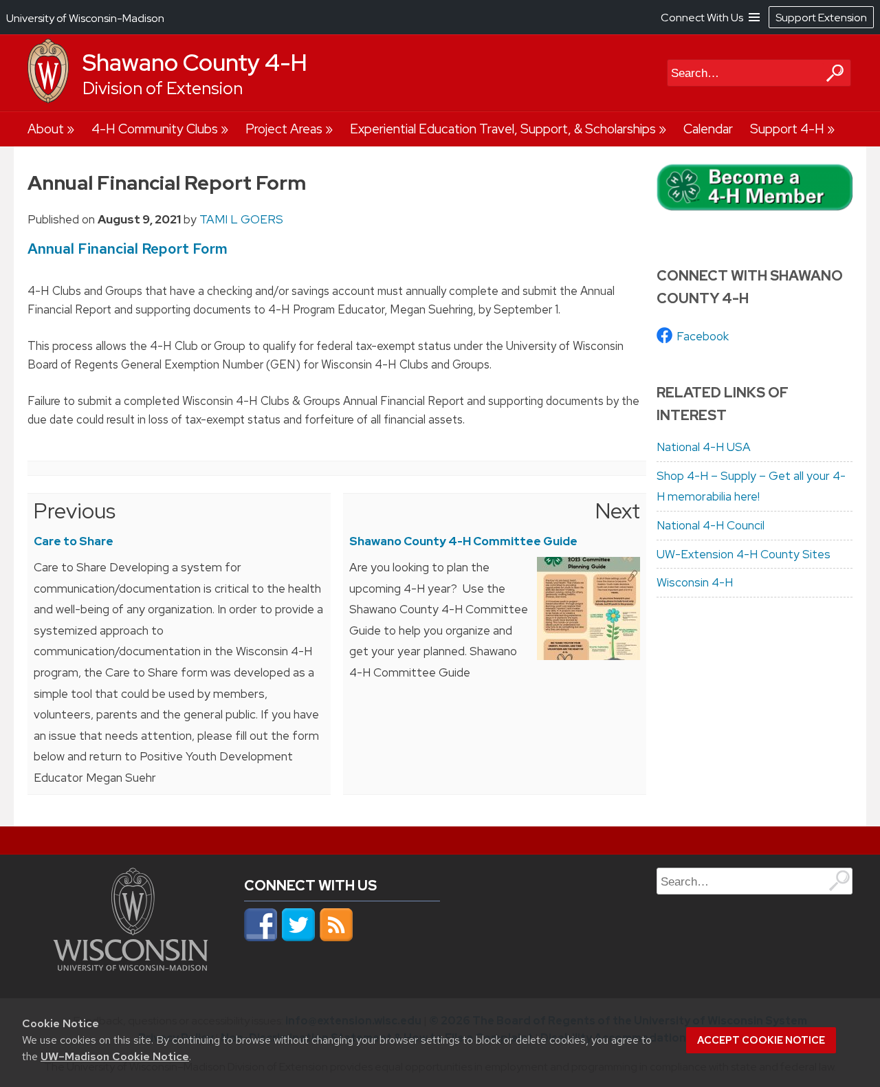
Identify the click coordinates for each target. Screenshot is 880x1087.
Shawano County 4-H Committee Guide (463, 541)
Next (617, 510)
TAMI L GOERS (241, 219)
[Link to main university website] (131, 966)
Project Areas (283, 129)
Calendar (708, 129)
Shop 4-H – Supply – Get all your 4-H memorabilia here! (751, 486)
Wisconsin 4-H (695, 582)
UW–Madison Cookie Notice (115, 1056)
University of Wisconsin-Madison (85, 18)
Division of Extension (162, 88)
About (46, 129)
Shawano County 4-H (194, 62)
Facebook (702, 336)
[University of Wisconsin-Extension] (48, 99)
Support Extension (821, 17)
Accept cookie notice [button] (761, 1040)
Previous (75, 510)
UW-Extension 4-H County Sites (743, 554)
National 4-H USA (704, 446)
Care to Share (73, 541)
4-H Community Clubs (154, 129)
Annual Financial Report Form (128, 248)
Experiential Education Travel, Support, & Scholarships (503, 129)
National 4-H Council (710, 525)
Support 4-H (787, 129)
